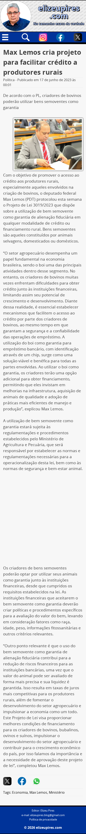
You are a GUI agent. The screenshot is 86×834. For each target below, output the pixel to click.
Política (9, 80)
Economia (20, 792)
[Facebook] (60, 37)
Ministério (57, 792)
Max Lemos (38, 792)
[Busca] (26, 37)
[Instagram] (43, 37)
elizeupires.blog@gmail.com (47, 815)
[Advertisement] (43, 520)
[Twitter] (78, 37)
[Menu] (8, 37)
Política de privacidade (43, 819)
